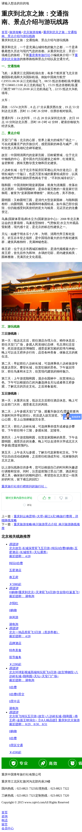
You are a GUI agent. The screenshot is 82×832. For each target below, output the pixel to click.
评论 (29, 505)
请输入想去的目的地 (15, 3)
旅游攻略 (15, 32)
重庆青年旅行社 (39, 55)
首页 (5, 32)
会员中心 (8, 828)
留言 (5, 824)
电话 (5, 820)
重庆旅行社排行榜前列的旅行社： (24, 486)
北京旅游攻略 (32, 32)
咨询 (5, 816)
